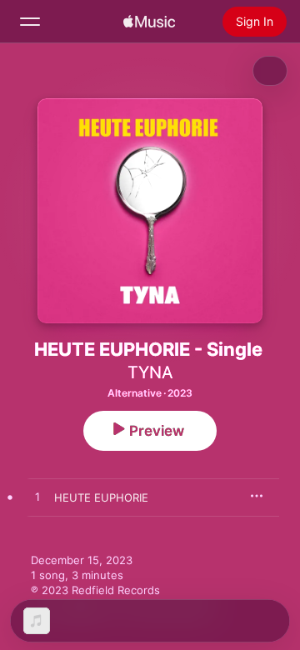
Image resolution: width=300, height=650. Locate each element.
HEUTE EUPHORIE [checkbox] (101, 497)
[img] (149, 21)
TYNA (150, 372)
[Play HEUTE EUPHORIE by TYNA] (37, 497)
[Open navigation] (30, 21)
